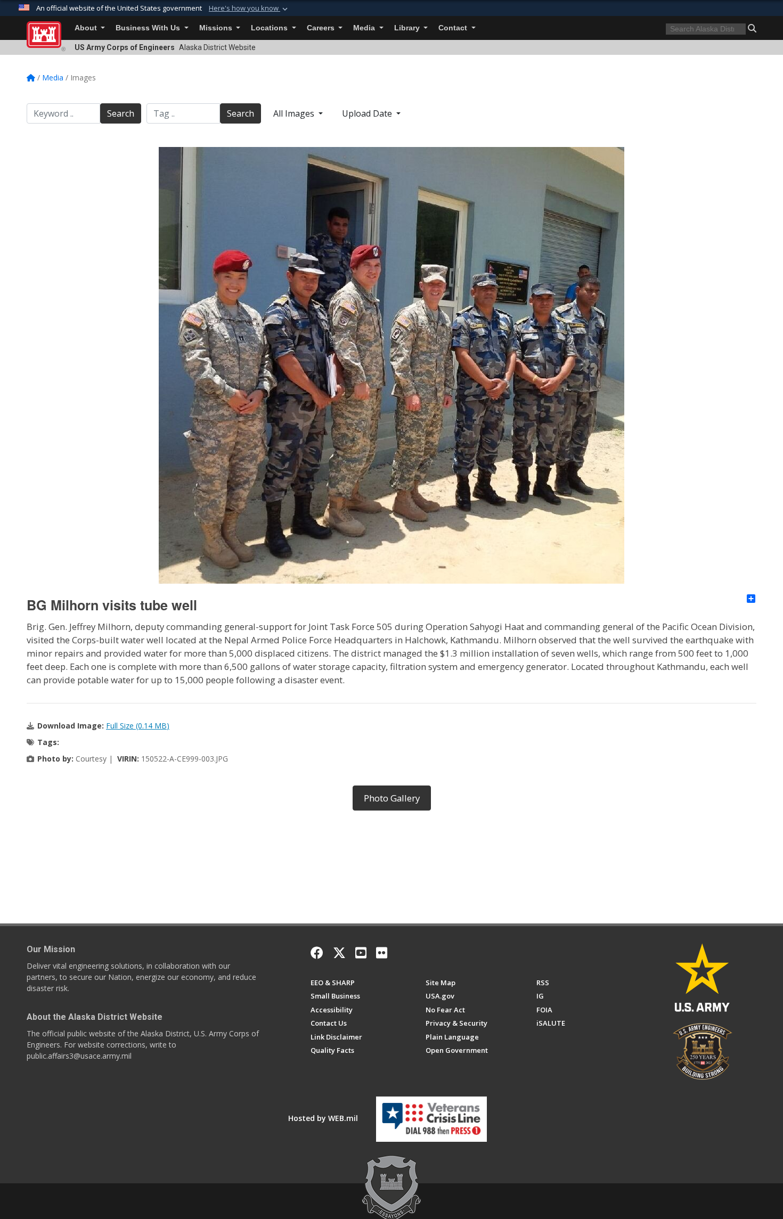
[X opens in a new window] (339, 952)
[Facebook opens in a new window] (317, 952)
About (87, 28)
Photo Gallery (392, 798)
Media (365, 28)
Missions (216, 28)
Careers (322, 28)
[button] (249, 8)
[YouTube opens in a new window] (360, 952)
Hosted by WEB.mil (323, 1118)
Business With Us (149, 28)
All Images (294, 113)
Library (408, 28)
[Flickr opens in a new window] (381, 952)
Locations (270, 28)
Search (120, 113)
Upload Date (368, 113)
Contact (453, 28)
